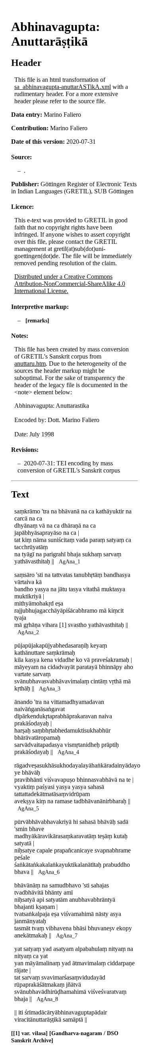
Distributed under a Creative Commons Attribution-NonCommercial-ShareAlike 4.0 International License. (69, 283)
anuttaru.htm (30, 363)
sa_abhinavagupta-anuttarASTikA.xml (62, 86)
